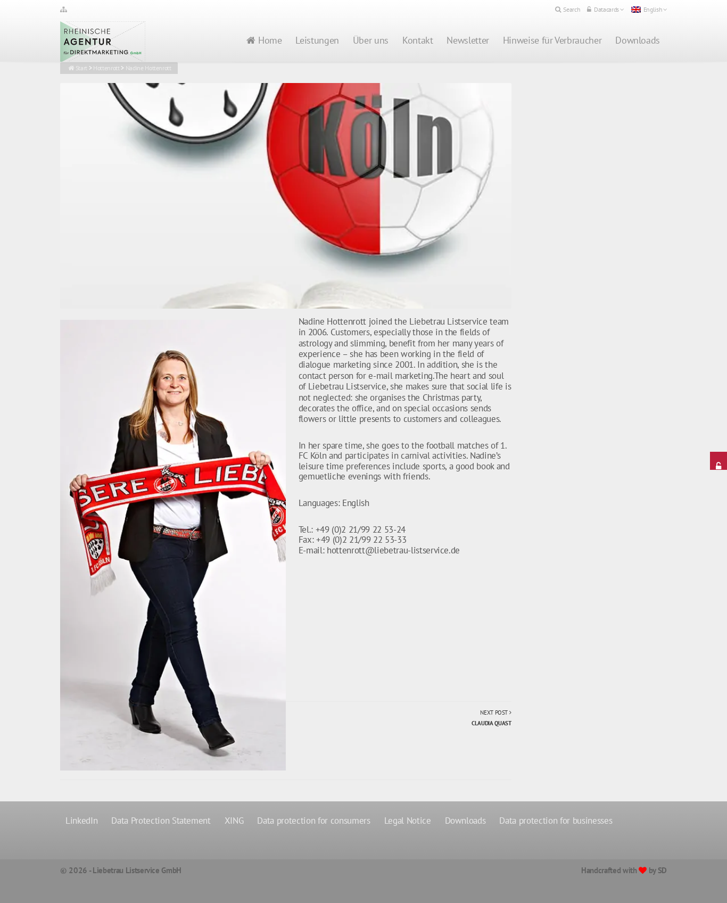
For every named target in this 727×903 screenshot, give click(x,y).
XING (234, 820)
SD (662, 870)
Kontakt (417, 40)
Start (81, 68)
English (653, 9)
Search (571, 9)
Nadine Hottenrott (148, 68)
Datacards (606, 9)
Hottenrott (106, 68)
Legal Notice (407, 820)
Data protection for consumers (313, 820)
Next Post (491, 718)
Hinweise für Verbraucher (552, 40)
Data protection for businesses (555, 820)
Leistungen (316, 40)
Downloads (637, 40)
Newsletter (468, 40)
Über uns (371, 40)
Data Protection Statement (161, 820)
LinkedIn (81, 820)
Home (270, 40)
